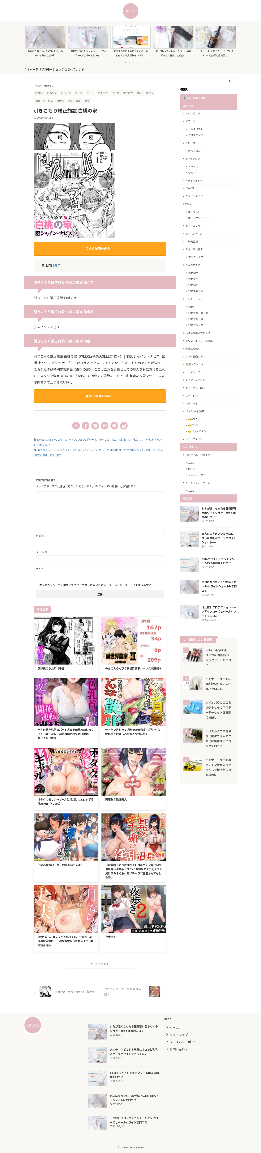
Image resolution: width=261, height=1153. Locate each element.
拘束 (120, 439)
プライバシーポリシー (185, 1042)
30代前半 (193, 285)
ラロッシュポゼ (197, 475)
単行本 (101, 439)
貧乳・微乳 (49, 455)
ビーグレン (191, 188)
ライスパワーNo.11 (196, 388)
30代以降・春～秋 (198, 313)
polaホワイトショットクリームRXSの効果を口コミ (218, 561)
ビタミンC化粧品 (194, 411)
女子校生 (111, 439)
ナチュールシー (194, 180)
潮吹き (155, 439)
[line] (114, 425)
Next (231, 40)
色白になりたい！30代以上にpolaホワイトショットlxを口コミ (219, 586)
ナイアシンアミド (195, 380)
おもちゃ (51, 439)
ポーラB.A (193, 212)
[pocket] (95, 425)
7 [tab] (137, 63)
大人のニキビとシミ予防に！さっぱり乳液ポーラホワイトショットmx (219, 538)
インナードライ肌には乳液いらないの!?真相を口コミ (218, 684)
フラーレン (191, 395)
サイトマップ (179, 1034)
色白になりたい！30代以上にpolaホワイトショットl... (45, 53)
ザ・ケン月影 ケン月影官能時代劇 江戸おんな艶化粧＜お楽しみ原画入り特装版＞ (132, 732)
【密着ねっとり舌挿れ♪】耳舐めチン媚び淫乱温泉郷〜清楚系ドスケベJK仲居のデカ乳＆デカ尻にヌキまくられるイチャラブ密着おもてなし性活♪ (133, 871)
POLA (188, 204)
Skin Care (188, 105)
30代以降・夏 (195, 319)
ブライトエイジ (194, 196)
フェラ (81, 439)
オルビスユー (195, 151)
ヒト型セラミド (194, 372)
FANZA (41, 439)
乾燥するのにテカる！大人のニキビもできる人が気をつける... (130, 53)
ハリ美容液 (191, 241)
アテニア (190, 121)
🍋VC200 (193, 425)
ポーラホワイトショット (202, 218)
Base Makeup (190, 447)
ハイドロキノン (194, 439)
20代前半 (193, 273)
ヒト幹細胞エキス (195, 356)
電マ (47, 444)
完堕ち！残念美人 (116, 799)
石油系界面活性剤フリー (199, 333)
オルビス (190, 143)
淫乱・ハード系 (141, 439)
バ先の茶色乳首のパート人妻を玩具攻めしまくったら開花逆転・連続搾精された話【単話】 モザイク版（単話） (66, 734)
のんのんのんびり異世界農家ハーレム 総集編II (133, 668)
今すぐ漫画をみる (98, 248)
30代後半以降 (195, 291)
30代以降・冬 (195, 325)
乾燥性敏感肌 (192, 348)
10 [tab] (149, 63)
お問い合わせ (179, 1049)
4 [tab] (126, 63)
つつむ (192, 172)
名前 (40, 536)
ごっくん (62, 439)
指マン (127, 439)
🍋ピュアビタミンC (199, 431)
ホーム (174, 1027)
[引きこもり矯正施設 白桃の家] (105, 425)
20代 (190, 307)
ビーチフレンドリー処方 (199, 483)
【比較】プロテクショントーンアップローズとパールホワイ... (88, 53)
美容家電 (188, 498)
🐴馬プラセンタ (194, 364)
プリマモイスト (197, 135)
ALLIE (191, 462)
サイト (40, 568)
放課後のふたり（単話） (52, 668)
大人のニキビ (192, 265)
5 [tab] (129, 63)
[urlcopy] (124, 425)
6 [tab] (133, 63)
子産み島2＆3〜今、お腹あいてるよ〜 (60, 865)
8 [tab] (141, 63)
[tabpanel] (45, 42)
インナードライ (194, 299)
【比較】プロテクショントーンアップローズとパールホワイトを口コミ (219, 611)
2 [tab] (118, 63)
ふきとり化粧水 (194, 249)
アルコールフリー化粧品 (199, 341)
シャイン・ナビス (70, 450)
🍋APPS (192, 419)
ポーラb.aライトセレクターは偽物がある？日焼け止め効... (173, 53)
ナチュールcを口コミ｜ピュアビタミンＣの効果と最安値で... (216, 53)
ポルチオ (91, 439)
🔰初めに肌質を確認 (194, 98)
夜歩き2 (110, 937)
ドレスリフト (195, 129)
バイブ (72, 439)
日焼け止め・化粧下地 (197, 455)
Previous (29, 40)
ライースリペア (194, 226)
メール (41, 552)
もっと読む (102, 964)
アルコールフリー (198, 257)
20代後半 (193, 279)
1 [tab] (114, 63)
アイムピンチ (192, 113)
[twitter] (76, 425)
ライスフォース (194, 233)
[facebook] (85, 425)
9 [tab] (145, 63)
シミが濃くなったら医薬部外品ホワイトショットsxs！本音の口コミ (219, 512)
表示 (57, 265)
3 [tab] (122, 63)
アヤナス (193, 166)
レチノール (191, 403)
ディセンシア (192, 158)
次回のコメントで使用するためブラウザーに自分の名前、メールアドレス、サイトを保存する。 (96, 585)
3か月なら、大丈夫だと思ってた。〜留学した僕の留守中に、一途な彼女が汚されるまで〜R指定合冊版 (65, 941)
